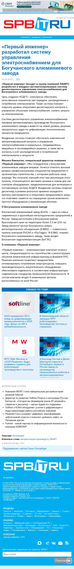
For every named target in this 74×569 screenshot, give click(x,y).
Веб (55, 525)
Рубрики (25, 37)
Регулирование (18, 530)
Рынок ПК (63, 525)
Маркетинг (8, 528)
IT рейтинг (27, 514)
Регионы (47, 37)
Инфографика (55, 516)
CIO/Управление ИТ (41, 523)
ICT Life (38, 514)
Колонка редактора (12, 514)
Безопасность (44, 525)
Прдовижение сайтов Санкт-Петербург (25, 448)
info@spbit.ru (9, 500)
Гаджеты (54, 530)
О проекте (8, 478)
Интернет (8, 523)
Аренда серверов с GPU (14, 537)
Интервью (30, 511)
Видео (29, 516)
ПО (48, 528)
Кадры (6, 530)
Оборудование (37, 528)
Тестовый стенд (51, 514)
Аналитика (18, 511)
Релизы (20, 516)
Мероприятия (43, 511)
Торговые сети (21, 528)
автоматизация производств (34, 439)
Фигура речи (9, 516)
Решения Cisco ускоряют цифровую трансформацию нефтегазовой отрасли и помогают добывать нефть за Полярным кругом (33, 417)
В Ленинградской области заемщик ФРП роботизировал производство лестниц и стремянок (54, 321)
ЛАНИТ (53, 439)
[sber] (37, 6)
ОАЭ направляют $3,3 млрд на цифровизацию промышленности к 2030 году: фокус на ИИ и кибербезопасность (18, 321)
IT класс (65, 511)
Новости (7, 511)
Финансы (32, 530)
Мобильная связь (22, 523)
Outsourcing (57, 528)
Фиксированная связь (13, 525)
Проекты (55, 511)
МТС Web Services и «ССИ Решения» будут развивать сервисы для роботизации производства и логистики (18, 364)
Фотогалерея (40, 516)
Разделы (35, 37)
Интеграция (18, 436)
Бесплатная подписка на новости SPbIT (25, 549)
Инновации (43, 530)
